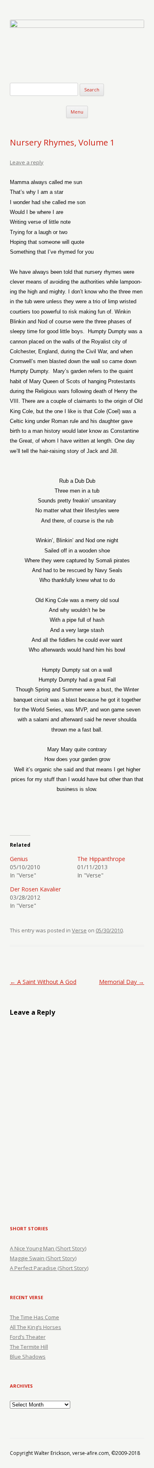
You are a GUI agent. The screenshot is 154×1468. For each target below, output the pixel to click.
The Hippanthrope (101, 859)
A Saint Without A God (43, 982)
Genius (19, 859)
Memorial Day (121, 982)
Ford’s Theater (28, 1337)
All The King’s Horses (35, 1327)
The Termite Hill (29, 1346)
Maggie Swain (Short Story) (43, 1258)
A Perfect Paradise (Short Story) (49, 1268)
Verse (79, 930)
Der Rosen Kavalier (35, 889)
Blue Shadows (28, 1356)
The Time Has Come (34, 1317)
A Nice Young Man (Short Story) (48, 1248)
